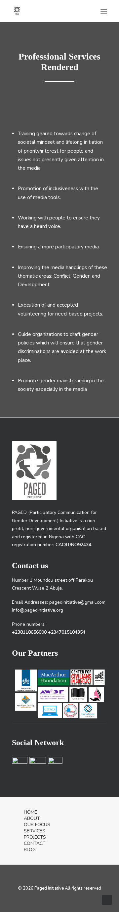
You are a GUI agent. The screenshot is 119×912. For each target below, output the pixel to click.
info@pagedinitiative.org (37, 610)
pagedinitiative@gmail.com (77, 602)
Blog (30, 850)
